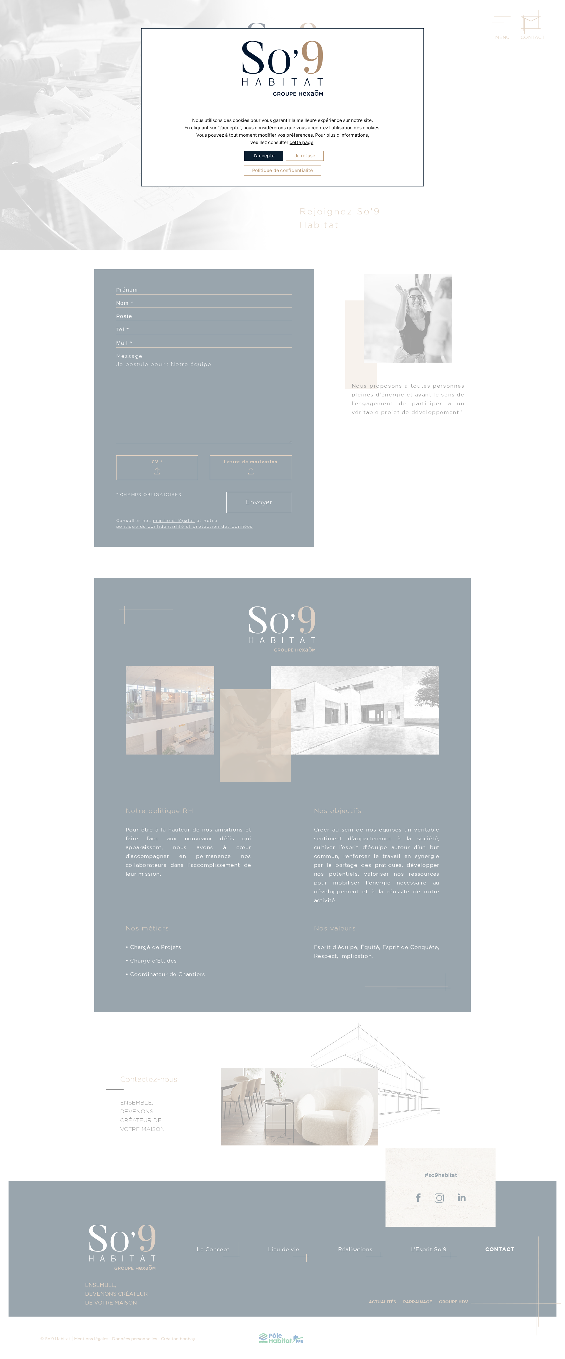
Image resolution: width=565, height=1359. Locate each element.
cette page (301, 142)
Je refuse (305, 155)
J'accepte (264, 155)
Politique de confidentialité (282, 170)
